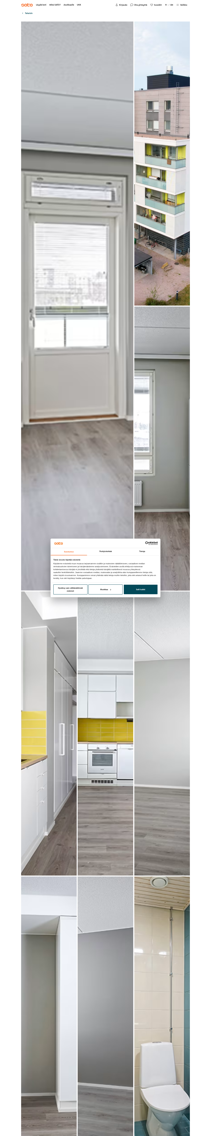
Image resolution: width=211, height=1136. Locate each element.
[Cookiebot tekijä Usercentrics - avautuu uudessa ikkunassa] (147, 543)
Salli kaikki (140, 589)
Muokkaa (104, 589)
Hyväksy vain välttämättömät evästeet (70, 589)
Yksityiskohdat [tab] (105, 551)
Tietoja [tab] (142, 551)
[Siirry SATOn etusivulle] (27, 5)
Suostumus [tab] (69, 552)
